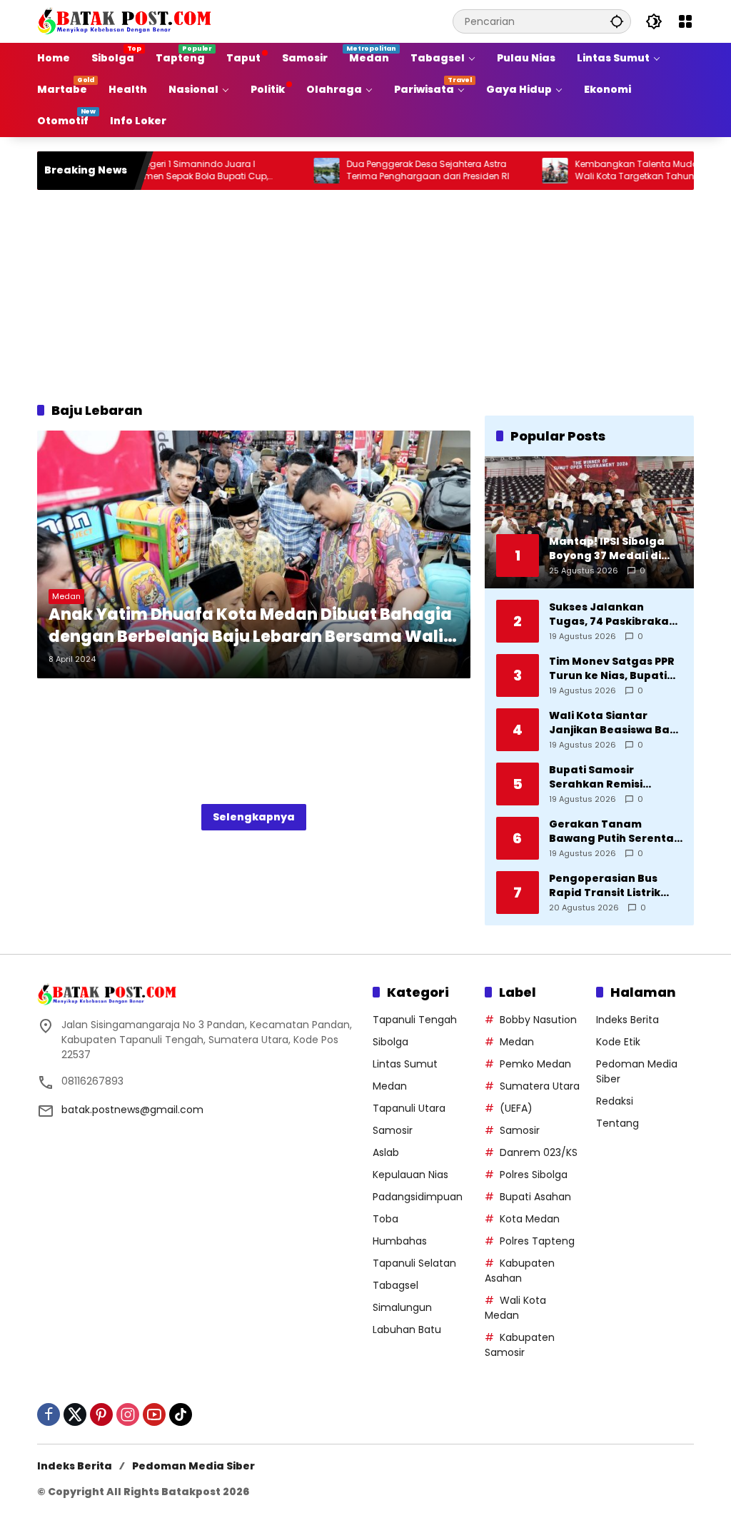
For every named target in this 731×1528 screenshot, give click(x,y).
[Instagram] (127, 1414)
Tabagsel (395, 1285)
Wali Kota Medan (515, 1307)
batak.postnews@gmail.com (132, 1109)
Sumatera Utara (540, 1086)
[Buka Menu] (685, 21)
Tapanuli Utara (409, 1108)
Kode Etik (618, 1042)
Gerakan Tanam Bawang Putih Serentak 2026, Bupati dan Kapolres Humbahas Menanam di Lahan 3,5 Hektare (614, 831)
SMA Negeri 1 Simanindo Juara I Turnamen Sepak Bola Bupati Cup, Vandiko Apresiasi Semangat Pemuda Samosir (172, 171)
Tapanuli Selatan (414, 1263)
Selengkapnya (254, 817)
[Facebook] (48, 1414)
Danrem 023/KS (539, 1152)
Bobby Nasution (538, 1019)
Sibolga (390, 1042)
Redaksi (614, 1101)
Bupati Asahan (535, 1197)
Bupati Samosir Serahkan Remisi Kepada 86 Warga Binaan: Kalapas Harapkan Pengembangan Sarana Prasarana (601, 777)
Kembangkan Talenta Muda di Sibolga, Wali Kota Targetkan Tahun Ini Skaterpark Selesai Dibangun (635, 171)
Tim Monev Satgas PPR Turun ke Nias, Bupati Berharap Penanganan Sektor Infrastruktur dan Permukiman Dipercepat (614, 669)
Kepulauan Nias (410, 1174)
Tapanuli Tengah (415, 1019)
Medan (66, 596)
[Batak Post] (126, 21)
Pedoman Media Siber (193, 1466)
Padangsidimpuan (418, 1197)
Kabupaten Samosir (520, 1344)
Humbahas (400, 1241)
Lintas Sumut (405, 1064)
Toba (385, 1219)
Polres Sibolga (534, 1174)
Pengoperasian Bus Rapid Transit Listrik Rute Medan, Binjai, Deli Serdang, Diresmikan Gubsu (614, 886)
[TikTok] (180, 1414)
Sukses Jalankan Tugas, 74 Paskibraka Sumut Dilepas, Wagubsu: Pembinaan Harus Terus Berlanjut (610, 614)
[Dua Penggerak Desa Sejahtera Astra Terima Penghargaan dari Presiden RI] (296, 171)
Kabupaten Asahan (520, 1270)
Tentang (617, 1123)
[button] (617, 21)
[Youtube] (154, 1414)
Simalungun (402, 1307)
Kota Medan (530, 1219)
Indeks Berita (627, 1019)
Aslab (386, 1152)
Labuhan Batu (407, 1329)
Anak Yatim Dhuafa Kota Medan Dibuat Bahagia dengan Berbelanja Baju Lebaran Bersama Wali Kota (250, 626)
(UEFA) (516, 1108)
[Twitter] (75, 1414)
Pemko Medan (535, 1064)
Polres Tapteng (537, 1241)
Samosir (393, 1130)
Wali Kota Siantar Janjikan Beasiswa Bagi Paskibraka (614, 723)
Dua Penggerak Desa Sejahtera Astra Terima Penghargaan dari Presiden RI (397, 170)
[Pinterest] (101, 1414)
